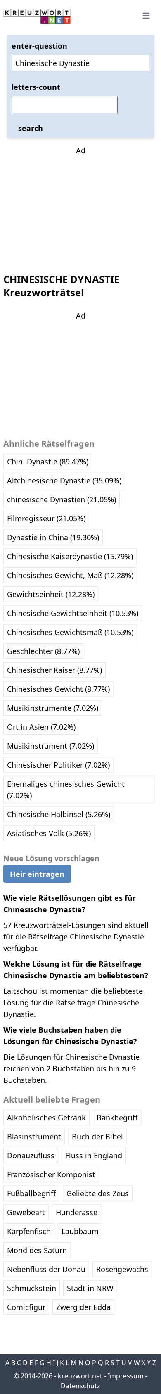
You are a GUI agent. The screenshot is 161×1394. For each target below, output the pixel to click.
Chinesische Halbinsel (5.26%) (58, 814)
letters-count (36, 87)
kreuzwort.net (80, 1375)
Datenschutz (80, 1385)
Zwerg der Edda (83, 1307)
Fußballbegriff (31, 1193)
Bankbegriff (117, 1117)
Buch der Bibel (97, 1136)
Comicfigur (26, 1307)
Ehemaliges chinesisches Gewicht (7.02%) (66, 789)
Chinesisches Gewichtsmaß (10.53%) (70, 632)
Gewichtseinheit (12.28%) (51, 594)
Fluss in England (93, 1155)
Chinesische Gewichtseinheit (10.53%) (72, 613)
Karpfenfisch (29, 1231)
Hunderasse (76, 1212)
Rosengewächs (122, 1269)
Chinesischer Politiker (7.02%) (58, 765)
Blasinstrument (34, 1136)
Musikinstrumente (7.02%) (52, 708)
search (30, 128)
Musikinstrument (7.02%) (50, 746)
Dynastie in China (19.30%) (53, 537)
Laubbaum (80, 1231)
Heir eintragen (37, 874)
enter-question (39, 46)
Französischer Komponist (51, 1174)
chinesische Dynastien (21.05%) (61, 499)
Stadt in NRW (90, 1288)
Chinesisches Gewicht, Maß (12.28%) (70, 575)
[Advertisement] (80, 207)
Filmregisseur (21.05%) (46, 518)
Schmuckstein (31, 1288)
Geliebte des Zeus (97, 1193)
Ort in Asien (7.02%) (41, 727)
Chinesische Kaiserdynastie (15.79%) (70, 556)
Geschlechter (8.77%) (43, 651)
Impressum (126, 1375)
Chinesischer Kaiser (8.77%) (54, 670)
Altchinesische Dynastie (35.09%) (64, 480)
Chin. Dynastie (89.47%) (47, 461)
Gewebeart (26, 1212)
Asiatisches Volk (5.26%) (49, 833)
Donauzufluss (30, 1155)
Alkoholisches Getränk (46, 1117)
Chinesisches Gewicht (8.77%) (58, 689)
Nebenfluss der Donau (46, 1269)
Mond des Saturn (37, 1250)
